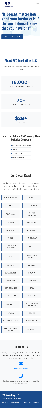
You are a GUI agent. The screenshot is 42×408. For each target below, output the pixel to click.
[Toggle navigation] (37, 4)
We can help (12, 37)
